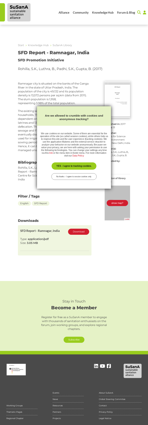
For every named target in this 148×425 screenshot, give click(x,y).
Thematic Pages (14, 412)
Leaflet (127, 219)
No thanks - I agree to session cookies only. (74, 176)
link (51, 153)
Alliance (64, 12)
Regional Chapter (15, 418)
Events (56, 393)
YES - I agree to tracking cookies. (73, 166)
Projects (57, 418)
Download (78, 231)
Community (81, 12)
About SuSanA (106, 393)
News (55, 399)
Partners (57, 412)
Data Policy (78, 155)
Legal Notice (105, 418)
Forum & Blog (126, 12)
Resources (58, 405)
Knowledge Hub (102, 12)
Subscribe (74, 339)
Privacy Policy (106, 412)
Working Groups (14, 405)
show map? (117, 203)
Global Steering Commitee (112, 399)
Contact (103, 405)
